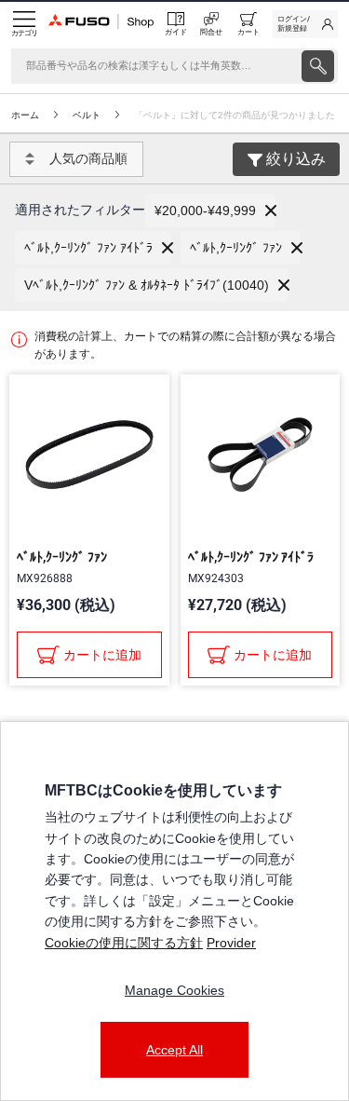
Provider (231, 942)
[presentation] (318, 66)
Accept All (174, 1049)
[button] (210, 210)
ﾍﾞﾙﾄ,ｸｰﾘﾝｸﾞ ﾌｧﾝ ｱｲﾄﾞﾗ (251, 557)
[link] (305, 24)
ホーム (25, 115)
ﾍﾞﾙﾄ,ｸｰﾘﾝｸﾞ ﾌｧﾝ (62, 557)
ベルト (87, 115)
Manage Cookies (174, 990)
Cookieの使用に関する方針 (124, 942)
